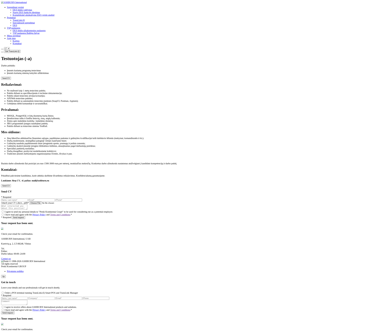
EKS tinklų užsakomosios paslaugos (29, 30)
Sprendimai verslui (15, 7)
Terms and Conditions (60, 214)
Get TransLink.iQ (12, 51)
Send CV (6, 78)
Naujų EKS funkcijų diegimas (26, 12)
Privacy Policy (39, 214)
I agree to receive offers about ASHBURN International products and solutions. (41, 307)
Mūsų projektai (14, 35)
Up (3, 276)
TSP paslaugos (13, 28)
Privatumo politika (15, 271)
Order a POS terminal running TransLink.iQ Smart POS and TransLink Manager (41, 293)
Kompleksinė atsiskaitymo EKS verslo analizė (33, 15)
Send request (18, 217)
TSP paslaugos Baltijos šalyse (26, 33)
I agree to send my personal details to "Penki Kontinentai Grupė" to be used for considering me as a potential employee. (59, 212)
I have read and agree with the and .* (38, 214)
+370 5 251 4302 (13, 248)
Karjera (16, 41)
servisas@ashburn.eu (17, 251)
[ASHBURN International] (14, 2)
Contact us (6, 258)
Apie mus (11, 38)
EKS (15, 25)
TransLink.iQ (19, 20)
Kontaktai (17, 43)
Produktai (11, 17)
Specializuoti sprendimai (24, 23)
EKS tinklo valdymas (22, 10)
